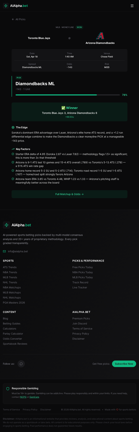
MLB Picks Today (82, 277)
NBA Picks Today (82, 272)
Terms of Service (82, 328)
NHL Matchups (12, 297)
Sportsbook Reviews (15, 343)
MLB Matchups (12, 292)
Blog (5, 318)
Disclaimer (78, 338)
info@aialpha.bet (18, 251)
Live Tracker (79, 287)
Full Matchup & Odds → (69, 194)
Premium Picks (81, 318)
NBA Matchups (12, 287)
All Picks (20, 19)
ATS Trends (9, 267)
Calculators (9, 328)
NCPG (23, 397)
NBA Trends (10, 272)
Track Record (80, 282)
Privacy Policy (80, 333)
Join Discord (79, 323)
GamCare (34, 397)
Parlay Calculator (13, 333)
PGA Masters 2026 (14, 302)
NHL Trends (10, 282)
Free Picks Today (82, 267)
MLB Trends (10, 277)
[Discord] (21, 363)
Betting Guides (11, 323)
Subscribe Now (124, 363)
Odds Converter (12, 338)
